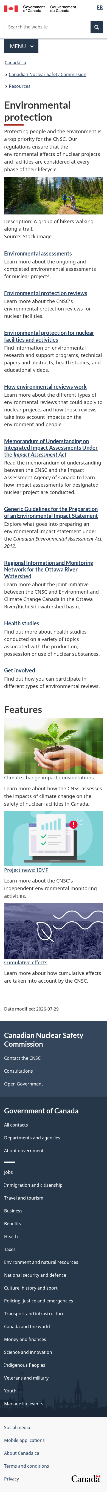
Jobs (8, 1172)
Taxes (10, 1249)
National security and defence (35, 1275)
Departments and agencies (32, 1138)
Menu (18, 46)
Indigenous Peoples (24, 1365)
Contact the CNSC (22, 1058)
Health (11, 1236)
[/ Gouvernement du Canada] (40, 8)
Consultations (18, 1071)
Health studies (21, 623)
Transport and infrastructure (34, 1314)
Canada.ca (15, 63)
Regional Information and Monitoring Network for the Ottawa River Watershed (48, 569)
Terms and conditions (26, 1466)
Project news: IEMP (26, 870)
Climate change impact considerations (49, 777)
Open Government (23, 1084)
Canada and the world (27, 1326)
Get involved (19, 670)
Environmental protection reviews (45, 293)
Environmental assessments (38, 253)
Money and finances (25, 1339)
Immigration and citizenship (33, 1185)
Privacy (11, 1479)
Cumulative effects (25, 962)
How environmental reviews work (45, 386)
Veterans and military (26, 1378)
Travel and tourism (23, 1198)
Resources (19, 86)
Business (13, 1211)
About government (24, 1151)
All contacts (16, 1125)
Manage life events (23, 1404)
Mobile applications (24, 1440)
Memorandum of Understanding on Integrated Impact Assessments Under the (51, 448)
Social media (17, 1427)
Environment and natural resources (41, 1262)
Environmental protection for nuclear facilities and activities (49, 336)
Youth (10, 1391)
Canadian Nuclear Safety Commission (47, 74)
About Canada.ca (21, 1453)
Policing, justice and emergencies (38, 1301)
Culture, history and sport (31, 1288)
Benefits (12, 1224)
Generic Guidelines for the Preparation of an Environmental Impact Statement (51, 512)
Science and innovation (28, 1352)
